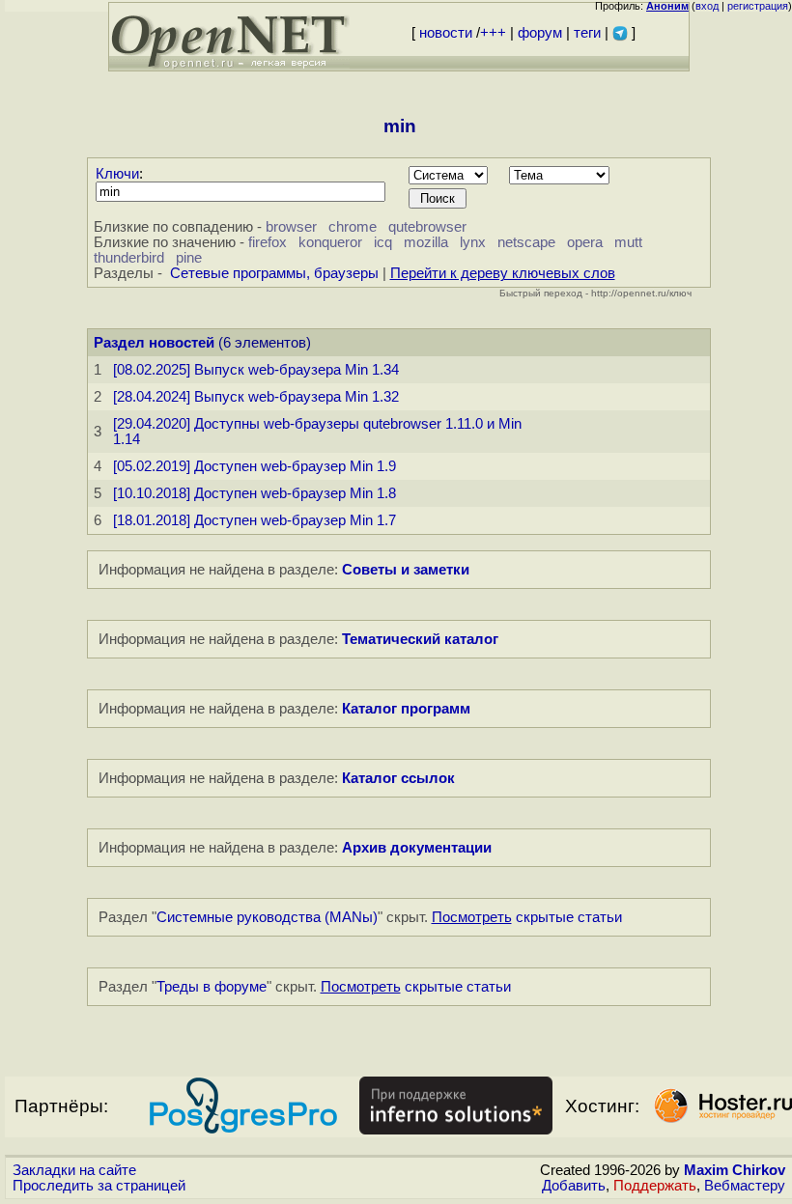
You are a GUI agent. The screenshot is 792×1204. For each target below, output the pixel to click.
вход (707, 6)
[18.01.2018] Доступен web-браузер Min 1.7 (254, 520)
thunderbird (129, 258)
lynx (473, 242)
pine (189, 258)
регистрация (757, 6)
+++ (493, 33)
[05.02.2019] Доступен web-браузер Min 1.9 (254, 466)
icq (383, 242)
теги (587, 33)
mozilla (426, 242)
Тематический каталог (420, 639)
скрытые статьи (527, 917)
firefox (267, 242)
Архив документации (417, 847)
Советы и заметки (405, 569)
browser (291, 227)
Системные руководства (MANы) (267, 917)
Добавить (574, 1185)
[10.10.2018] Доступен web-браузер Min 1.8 (254, 493)
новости (445, 33)
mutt (628, 242)
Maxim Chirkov (734, 1170)
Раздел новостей (154, 342)
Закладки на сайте (74, 1170)
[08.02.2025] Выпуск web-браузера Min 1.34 (256, 370)
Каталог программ (406, 708)
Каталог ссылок (398, 778)
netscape (526, 242)
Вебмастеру (744, 1185)
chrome (352, 227)
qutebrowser (427, 227)
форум (540, 33)
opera (585, 242)
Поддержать (654, 1185)
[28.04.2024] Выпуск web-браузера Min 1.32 (256, 397)
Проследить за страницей (99, 1185)
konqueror (330, 242)
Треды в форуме (211, 986)
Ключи (117, 174)
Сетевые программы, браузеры (274, 273)
